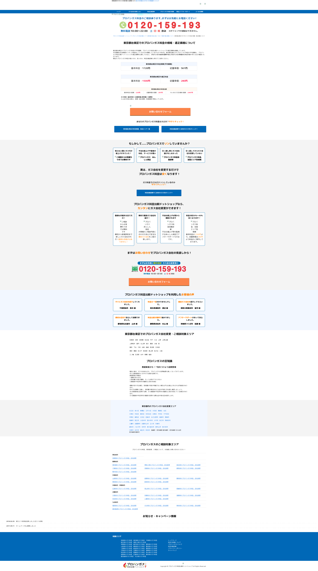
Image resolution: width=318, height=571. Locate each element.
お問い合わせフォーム (160, 111)
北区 (164, 411)
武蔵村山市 (145, 424)
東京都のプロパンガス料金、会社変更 (124, 465)
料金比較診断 (151, 12)
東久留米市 (150, 427)
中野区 (131, 417)
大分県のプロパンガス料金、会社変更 (156, 506)
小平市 (156, 420)
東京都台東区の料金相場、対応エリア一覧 (136, 129)
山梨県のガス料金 (126, 546)
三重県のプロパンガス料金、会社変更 (156, 499)
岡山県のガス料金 (151, 552)
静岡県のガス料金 (139, 546)
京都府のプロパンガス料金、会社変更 (156, 495)
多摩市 (157, 424)
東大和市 (165, 427)
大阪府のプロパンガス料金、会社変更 (124, 495)
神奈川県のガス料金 (139, 542)
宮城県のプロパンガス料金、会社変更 (124, 458)
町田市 (148, 430)
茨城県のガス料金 (126, 544)
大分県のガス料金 (140, 556)
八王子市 (137, 427)
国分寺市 (150, 420)
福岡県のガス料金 (151, 548)
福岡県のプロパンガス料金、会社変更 (124, 506)
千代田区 (166, 414)
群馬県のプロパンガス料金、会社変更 (188, 468)
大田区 (155, 411)
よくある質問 (199, 12)
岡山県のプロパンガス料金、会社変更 (156, 489)
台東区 (155, 414)
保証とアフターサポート (183, 12)
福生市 (142, 430)
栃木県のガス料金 (139, 544)
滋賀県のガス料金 (151, 550)
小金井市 (143, 420)
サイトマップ (172, 550)
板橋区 (142, 411)
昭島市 (148, 417)
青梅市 (167, 417)
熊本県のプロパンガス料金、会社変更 (188, 506)
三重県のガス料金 (126, 548)
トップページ (172, 540)
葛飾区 (160, 411)
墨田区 (142, 414)
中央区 (160, 414)
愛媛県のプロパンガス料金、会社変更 (188, 489)
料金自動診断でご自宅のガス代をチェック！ (184, 129)
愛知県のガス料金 (151, 546)
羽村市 (144, 427)
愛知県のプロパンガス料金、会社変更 (124, 482)
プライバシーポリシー (175, 548)
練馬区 (137, 417)
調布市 (131, 427)
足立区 (131, 411)
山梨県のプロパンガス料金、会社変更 (124, 478)
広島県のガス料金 (139, 554)
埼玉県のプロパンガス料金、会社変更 (188, 465)
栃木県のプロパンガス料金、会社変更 (124, 472)
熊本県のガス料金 (151, 554)
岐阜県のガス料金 (139, 548)
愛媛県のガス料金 (139, 552)
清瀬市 (131, 420)
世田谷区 (148, 414)
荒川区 (137, 411)
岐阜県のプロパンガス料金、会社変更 (156, 482)
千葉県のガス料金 (151, 540)
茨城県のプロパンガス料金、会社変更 (156, 468)
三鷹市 (131, 424)
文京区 (142, 417)
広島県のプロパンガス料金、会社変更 (124, 489)
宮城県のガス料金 (126, 540)
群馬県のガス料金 (151, 544)
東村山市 (158, 427)
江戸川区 (148, 411)
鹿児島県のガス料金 (127, 556)
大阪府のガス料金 (126, 550)
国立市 (137, 420)
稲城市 (161, 417)
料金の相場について (174, 542)
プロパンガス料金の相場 (167, 12)
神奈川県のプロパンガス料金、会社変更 (157, 465)
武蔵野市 (137, 424)
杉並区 (137, 414)
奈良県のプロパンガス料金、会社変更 (124, 499)
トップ (118, 12)
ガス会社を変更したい (135, 12)
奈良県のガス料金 (126, 552)
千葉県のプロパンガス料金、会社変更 (124, 468)
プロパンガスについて (175, 544)
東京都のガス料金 (139, 540)
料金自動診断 (172, 546)
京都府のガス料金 (139, 550)
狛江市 (161, 420)
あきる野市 (154, 417)
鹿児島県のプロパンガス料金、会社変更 (125, 509)
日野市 (131, 430)
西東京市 (168, 420)
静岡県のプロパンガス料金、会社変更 (188, 478)
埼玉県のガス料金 (126, 542)
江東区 (131, 414)
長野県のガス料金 (126, 554)
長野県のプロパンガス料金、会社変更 (156, 478)
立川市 (152, 424)
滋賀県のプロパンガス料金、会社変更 (188, 495)
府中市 (137, 430)
